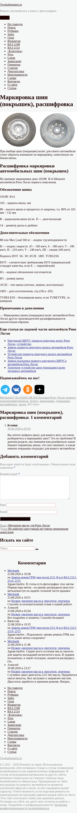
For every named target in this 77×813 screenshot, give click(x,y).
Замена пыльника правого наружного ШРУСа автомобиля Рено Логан (37, 362)
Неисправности (17, 74)
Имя (2, 504)
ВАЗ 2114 (13, 47)
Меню (4, 17)
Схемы (11, 78)
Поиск (11, 27)
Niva (10, 54)
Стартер (12, 67)
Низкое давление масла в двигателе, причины (40, 600)
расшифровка (8, 404)
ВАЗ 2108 (13, 44)
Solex (10, 34)
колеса (34, 401)
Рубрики (13, 31)
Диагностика (15, 71)
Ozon (10, 37)
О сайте (12, 84)
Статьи (11, 88)
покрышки (63, 401)
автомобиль (20, 401)
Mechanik (6, 397)
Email (3, 511)
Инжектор (14, 41)
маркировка (47, 401)
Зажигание (14, 61)
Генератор (13, 64)
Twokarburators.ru (11, 4)
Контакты (13, 81)
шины (22, 404)
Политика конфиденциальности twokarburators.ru (33, 806)
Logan (11, 57)
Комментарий (10, 474)
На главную (15, 24)
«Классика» (14, 51)
